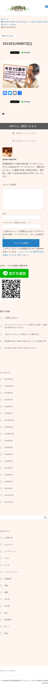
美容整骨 (7, 620)
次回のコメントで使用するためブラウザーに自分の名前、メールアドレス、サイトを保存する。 (23, 234)
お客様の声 (8, 538)
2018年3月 (8, 475)
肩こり (7, 626)
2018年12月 (9, 420)
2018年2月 (8, 482)
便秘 (6, 585)
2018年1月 (8, 488)
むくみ (7, 565)
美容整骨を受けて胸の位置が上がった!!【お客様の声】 (25, 341)
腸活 (6, 633)
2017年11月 (9, 502)
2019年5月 (8, 393)
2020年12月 (9, 386)
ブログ (7, 558)
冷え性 (7, 599)
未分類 (7, 606)
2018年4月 (8, 468)
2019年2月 (8, 407)
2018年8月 (8, 447)
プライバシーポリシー (8, 671)
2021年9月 (8, 379)
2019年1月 (8, 413)
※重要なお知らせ (11, 318)
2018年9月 (8, 441)
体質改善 (7, 579)
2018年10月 (9, 434)
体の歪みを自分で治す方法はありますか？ (20, 348)
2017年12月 (9, 495)
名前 (3, 214)
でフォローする (25, 133)
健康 (6, 592)
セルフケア (8, 545)
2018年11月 (9, 427)
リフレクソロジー (11, 572)
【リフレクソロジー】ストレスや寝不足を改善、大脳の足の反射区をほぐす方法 (26, 326)
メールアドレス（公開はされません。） (15, 222)
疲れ (6, 613)
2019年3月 (8, 400)
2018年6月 (8, 454)
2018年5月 (8, 461)
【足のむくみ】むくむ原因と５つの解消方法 (21, 334)
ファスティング (10, 551)
